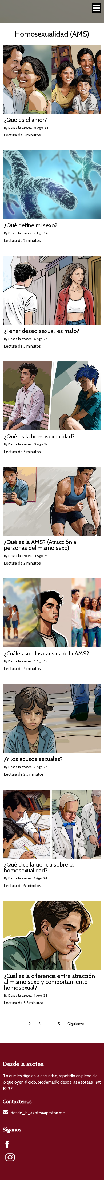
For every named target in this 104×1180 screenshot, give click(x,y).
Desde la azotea (20, 128)
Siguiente (75, 1024)
